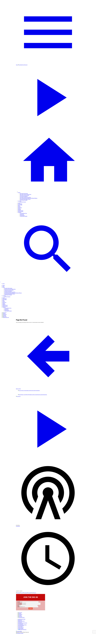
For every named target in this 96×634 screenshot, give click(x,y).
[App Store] (4, 316)
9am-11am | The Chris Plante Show (25, 194)
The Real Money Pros (23, 213)
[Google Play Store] (5, 317)
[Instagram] (4, 314)
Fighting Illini (20, 203)
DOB (19, 606)
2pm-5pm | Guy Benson (24, 196)
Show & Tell (22, 214)
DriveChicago (22, 215)
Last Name (20, 604)
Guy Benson (18, 526)
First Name (20, 603)
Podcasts (19, 212)
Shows (19, 192)
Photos (19, 208)
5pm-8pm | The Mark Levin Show (25, 197)
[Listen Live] (48, 428)
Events (19, 202)
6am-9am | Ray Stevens (24, 193)
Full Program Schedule (23, 200)
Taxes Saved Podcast (23, 216)
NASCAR (19, 209)
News (19, 205)
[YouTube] (4, 315)
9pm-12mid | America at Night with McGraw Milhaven (28, 198)
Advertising (20, 207)
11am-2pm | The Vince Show (24, 195)
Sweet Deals (20, 204)
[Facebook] (4, 312)
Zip (18, 605)
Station (19, 206)
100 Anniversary (20, 211)
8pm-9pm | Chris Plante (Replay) (25, 199)
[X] (4, 313)
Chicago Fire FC (20, 210)
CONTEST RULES (23, 201)
